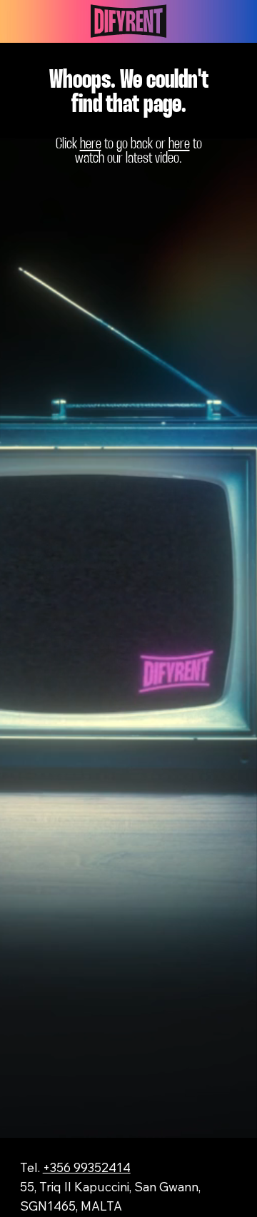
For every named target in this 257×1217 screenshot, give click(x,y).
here (90, 144)
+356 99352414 (87, 1167)
